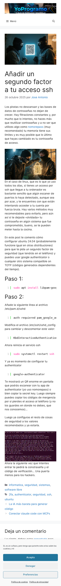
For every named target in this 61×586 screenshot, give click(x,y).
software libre (13, 489)
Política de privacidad (38, 582)
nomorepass (35, 126)
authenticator (23, 494)
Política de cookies (19, 582)
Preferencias (30, 574)
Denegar (30, 565)
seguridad (31, 485)
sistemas (44, 485)
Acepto (30, 557)
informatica (16, 485)
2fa (11, 494)
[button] (53, 21)
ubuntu (9, 499)
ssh (49, 494)
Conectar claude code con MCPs (29, 513)
